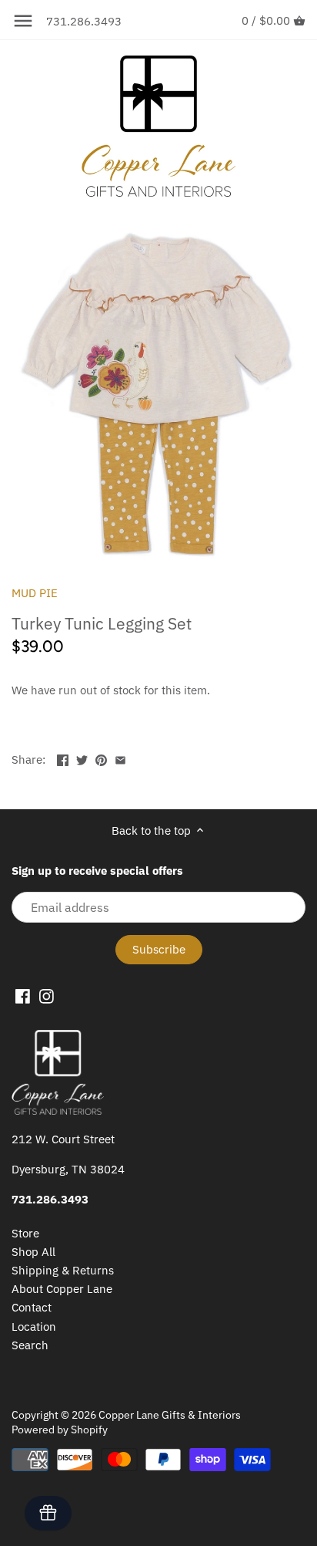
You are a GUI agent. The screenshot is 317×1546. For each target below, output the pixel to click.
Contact (32, 1307)
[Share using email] (120, 758)
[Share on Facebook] (62, 758)
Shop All (33, 1251)
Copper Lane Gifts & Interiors (169, 1415)
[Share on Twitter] (82, 758)
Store (25, 1233)
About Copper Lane (62, 1288)
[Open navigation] (23, 20)
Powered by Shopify (60, 1429)
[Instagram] (46, 995)
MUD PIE (35, 593)
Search (30, 1345)
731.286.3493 (84, 21)
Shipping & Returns (63, 1270)
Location (34, 1326)
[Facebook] (22, 995)
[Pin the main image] (101, 758)
